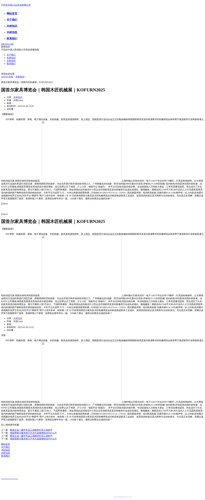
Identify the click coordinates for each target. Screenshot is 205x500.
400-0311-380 (7, 44)
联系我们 (12, 38)
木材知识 (12, 25)
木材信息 (12, 32)
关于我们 (12, 19)
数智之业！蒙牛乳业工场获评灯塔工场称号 (31, 430)
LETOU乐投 (7, 77)
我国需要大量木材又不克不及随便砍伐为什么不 (33, 433)
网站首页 (12, 13)
